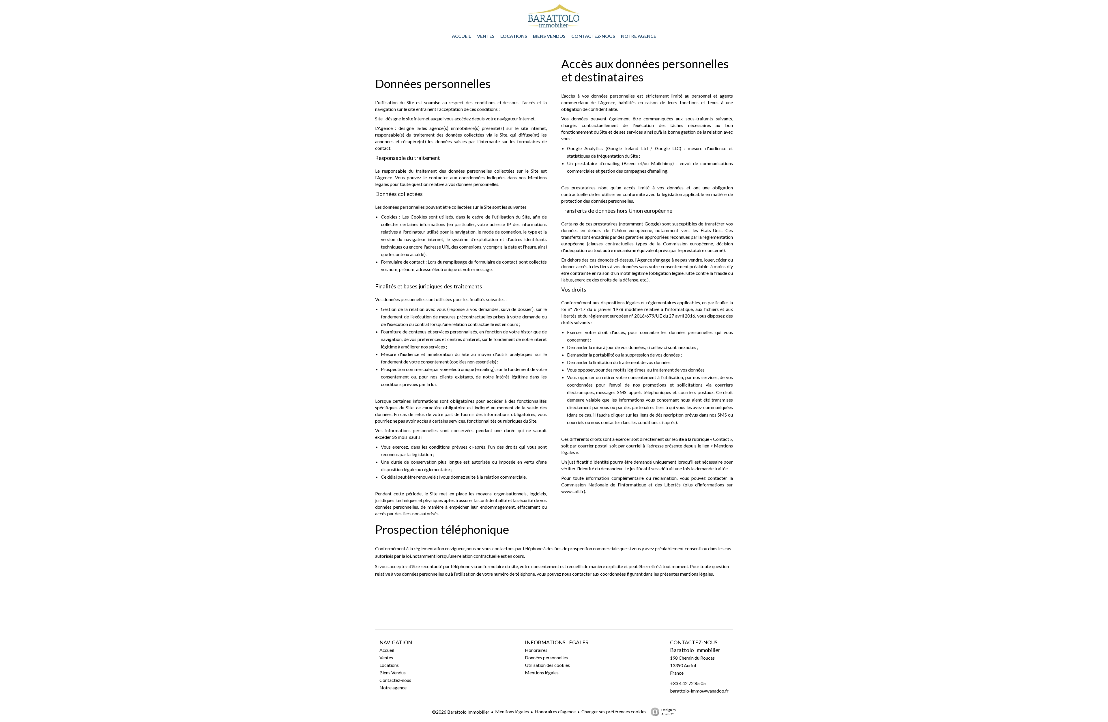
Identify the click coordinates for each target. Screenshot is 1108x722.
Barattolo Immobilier (695, 650)
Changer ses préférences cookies (613, 711)
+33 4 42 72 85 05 (688, 683)
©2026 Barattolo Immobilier (460, 711)
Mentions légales (512, 711)
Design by (668, 712)
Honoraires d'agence (555, 711)
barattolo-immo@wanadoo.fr (699, 690)
